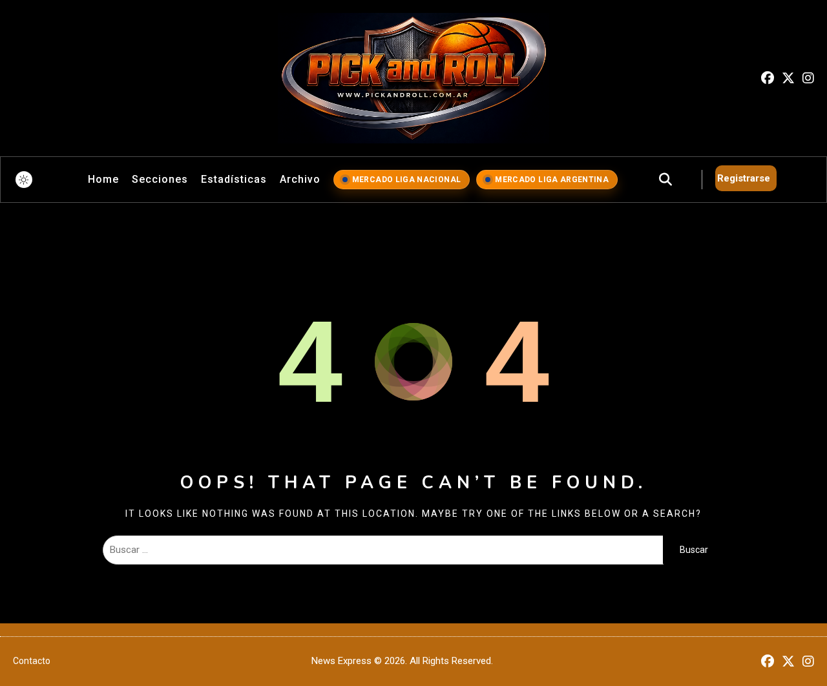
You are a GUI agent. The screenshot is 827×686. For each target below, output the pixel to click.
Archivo (300, 179)
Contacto (31, 661)
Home (103, 179)
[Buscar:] (383, 550)
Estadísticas (234, 179)
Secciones (160, 179)
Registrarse (743, 178)
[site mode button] (24, 179)
